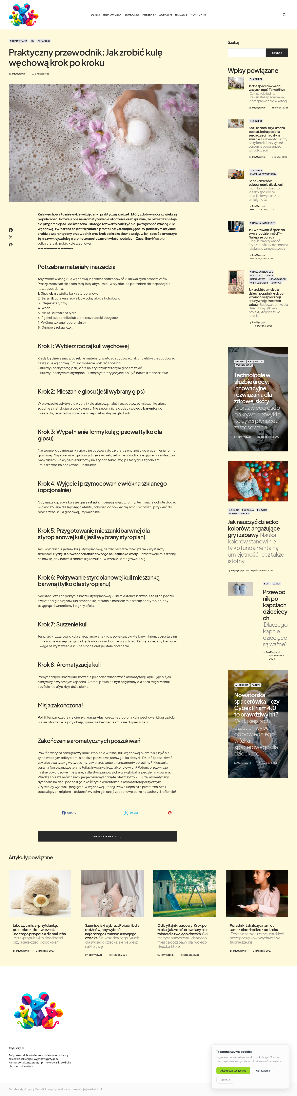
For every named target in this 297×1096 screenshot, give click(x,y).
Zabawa (276, 283)
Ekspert (240, 361)
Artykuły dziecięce (261, 272)
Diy (32, 41)
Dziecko (234, 510)
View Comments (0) (107, 836)
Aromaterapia (18, 41)
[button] (284, 15)
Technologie (244, 365)
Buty (267, 583)
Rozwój (262, 510)
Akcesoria (242, 685)
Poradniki (44, 41)
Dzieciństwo (258, 279)
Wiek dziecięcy (259, 283)
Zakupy (256, 685)
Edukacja (248, 510)
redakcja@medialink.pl (88, 1089)
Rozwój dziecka (239, 513)
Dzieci (269, 275)
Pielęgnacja (255, 361)
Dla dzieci (256, 79)
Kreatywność (277, 279)
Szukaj (233, 42)
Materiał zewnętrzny (263, 174)
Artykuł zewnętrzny (262, 223)
